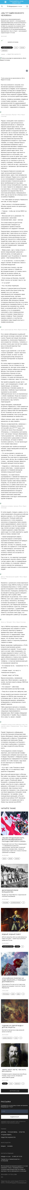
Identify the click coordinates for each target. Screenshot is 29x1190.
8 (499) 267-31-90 (17, 1156)
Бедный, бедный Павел (11, 934)
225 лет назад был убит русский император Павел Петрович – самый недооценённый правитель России (14, 938)
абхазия (10, 858)
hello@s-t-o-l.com (5, 1156)
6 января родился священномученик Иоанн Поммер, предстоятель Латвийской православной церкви (14, 1075)
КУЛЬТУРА (22, 1132)
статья (16, 47)
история (17, 946)
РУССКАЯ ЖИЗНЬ (12, 1132)
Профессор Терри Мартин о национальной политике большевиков (14, 895)
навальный (4, 50)
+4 (20, 1038)
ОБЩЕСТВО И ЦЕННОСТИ (14, 54)
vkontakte (10, 1146)
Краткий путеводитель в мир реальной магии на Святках (13, 1030)
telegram (3, 1146)
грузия (4, 858)
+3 (23, 902)
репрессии (17, 1083)
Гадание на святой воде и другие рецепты (12, 1026)
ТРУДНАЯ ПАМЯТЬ (6, 1134)
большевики (5, 902)
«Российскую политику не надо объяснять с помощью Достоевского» (14, 979)
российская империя (15, 902)
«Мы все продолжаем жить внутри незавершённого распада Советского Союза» (14, 839)
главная (3, 54)
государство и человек (7, 47)
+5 (22, 946)
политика (22, 47)
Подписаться (14, 1117)
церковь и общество (7, 1038)
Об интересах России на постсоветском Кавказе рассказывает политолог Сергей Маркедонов (13, 986)
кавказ (18, 994)
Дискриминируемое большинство (10, 891)
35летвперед (6, 994)
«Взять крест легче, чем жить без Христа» (14, 1070)
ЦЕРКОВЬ (3, 1132)
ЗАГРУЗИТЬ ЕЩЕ (14, 1091)
